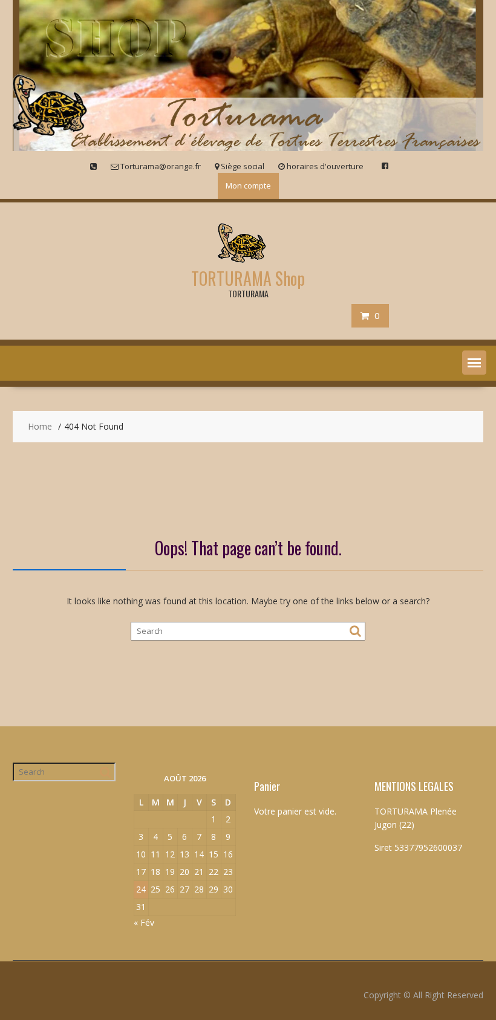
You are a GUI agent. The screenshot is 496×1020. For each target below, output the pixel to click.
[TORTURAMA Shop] (248, 147)
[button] (474, 362)
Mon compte (248, 185)
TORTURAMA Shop (248, 278)
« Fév (144, 922)
